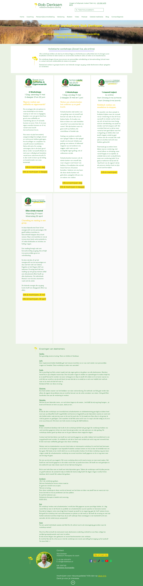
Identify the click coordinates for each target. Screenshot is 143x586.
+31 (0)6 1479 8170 (64, 560)
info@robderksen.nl (65, 562)
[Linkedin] (102, 560)
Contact (60, 550)
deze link (102, 576)
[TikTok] (98, 560)
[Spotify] (110, 560)
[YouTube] (106, 560)
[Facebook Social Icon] (90, 560)
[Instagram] (94, 560)
